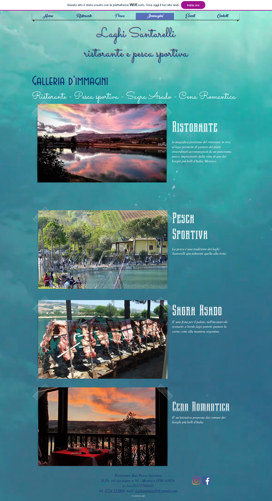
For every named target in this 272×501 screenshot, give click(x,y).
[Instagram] (196, 480)
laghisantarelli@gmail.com (156, 490)
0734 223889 (115, 490)
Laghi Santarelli (136, 34)
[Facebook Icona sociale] (206, 480)
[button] (102, 143)
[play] (156, 178)
